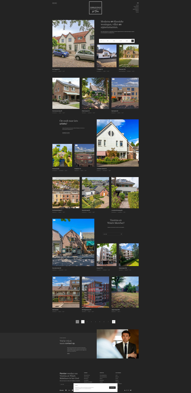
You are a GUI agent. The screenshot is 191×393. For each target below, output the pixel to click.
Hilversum (117, 381)
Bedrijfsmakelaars (119, 383)
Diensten (137, 10)
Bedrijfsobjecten (136, 9)
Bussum (117, 380)
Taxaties (101, 381)
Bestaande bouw (87, 375)
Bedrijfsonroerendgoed (88, 381)
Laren (117, 375)
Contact (68, 353)
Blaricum (117, 376)
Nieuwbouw (137, 7)
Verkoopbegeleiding (103, 375)
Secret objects (136, 6)
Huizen (117, 378)
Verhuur (101, 378)
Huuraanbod (86, 380)
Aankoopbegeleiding (103, 376)
